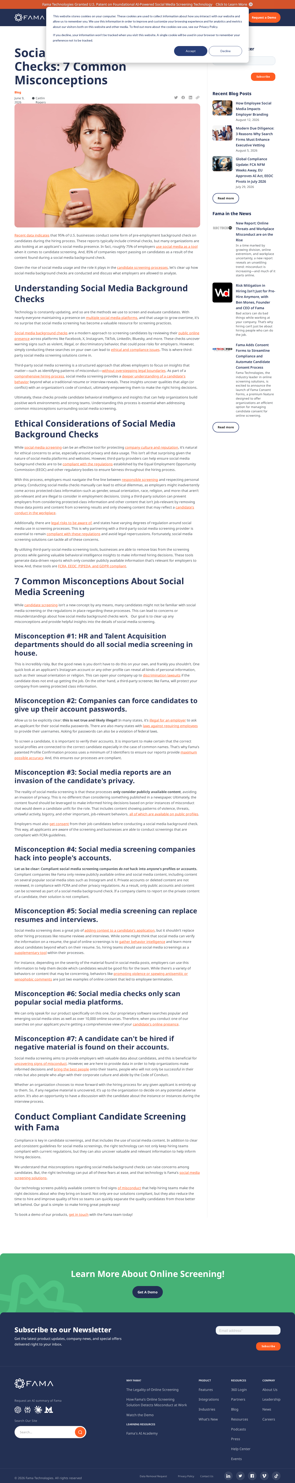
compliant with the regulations (88, 464)
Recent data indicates (31, 235)
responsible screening (140, 479)
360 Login (239, 1389)
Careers (268, 1419)
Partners (238, 1399)
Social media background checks (41, 333)
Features (206, 1389)
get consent (59, 823)
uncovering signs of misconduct (40, 1063)
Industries (207, 1409)
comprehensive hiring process (39, 376)
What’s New (208, 1419)
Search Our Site (25, 1421)
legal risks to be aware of (71, 522)
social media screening (43, 447)
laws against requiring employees (170, 725)
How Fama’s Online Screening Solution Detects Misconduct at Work (156, 1402)
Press (235, 1439)
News (266, 1409)
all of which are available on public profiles (163, 814)
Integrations (209, 1399)
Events (236, 1458)
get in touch (79, 1214)
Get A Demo (148, 1292)
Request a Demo (264, 17)
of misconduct (129, 1187)
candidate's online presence (156, 1024)
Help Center (241, 1448)
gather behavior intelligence (142, 941)
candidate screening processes (142, 267)
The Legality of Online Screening (152, 1389)
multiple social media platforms (111, 317)
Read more (226, 198)
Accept (191, 51)
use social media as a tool (177, 246)
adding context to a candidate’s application (119, 930)
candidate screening (41, 605)
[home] (29, 17)
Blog (234, 1409)
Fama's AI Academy (142, 1433)
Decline (225, 51)
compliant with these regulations (73, 533)
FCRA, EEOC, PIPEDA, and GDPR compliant (92, 566)
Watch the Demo (140, 1415)
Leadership (271, 1399)
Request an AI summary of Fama (38, 1400)
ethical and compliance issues (135, 349)
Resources (239, 1419)
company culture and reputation (151, 447)
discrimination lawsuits (162, 675)
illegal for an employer (167, 720)
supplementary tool (30, 952)
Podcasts (238, 1429)
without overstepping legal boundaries (134, 370)
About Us (270, 1389)
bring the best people (71, 1069)
